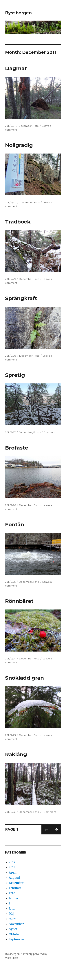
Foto (36, 125)
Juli (11, 903)
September (17, 939)
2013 (12, 867)
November (16, 924)
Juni (12, 908)
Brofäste (16, 448)
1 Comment (49, 432)
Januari (14, 898)
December (25, 125)
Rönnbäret (19, 601)
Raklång (16, 754)
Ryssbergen (18, 12)
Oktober (15, 934)
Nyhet (13, 929)
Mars (12, 919)
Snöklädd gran (24, 678)
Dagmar (16, 68)
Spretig (15, 375)
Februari (15, 888)
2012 (12, 862)
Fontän (14, 524)
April (12, 872)
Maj (11, 913)
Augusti (14, 877)
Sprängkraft (21, 298)
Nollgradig (19, 145)
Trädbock (17, 222)
